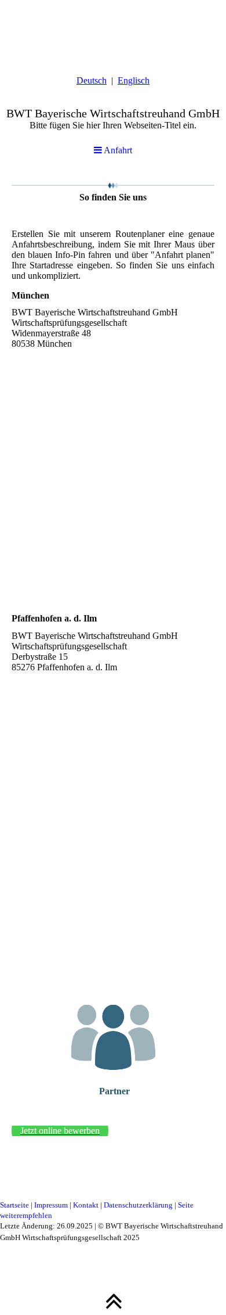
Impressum (51, 1205)
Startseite (14, 1205)
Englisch (134, 80)
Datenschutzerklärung (138, 1205)
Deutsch (91, 80)
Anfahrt (117, 150)
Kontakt (86, 1205)
